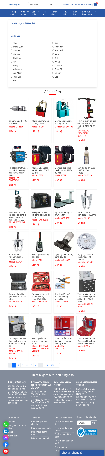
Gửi (93, 423)
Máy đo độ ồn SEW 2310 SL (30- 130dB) (86, 170)
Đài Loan (17, 50)
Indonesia (17, 69)
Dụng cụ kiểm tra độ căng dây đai (64, 255)
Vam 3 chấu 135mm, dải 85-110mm (16, 257)
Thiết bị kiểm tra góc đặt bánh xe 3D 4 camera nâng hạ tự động (86, 125)
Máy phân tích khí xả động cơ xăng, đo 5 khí (41, 215)
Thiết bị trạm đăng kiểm (63, 435)
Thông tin (35, 418)
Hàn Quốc (59, 50)
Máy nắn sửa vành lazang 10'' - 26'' (63, 122)
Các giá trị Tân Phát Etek (17, 426)
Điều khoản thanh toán (39, 433)
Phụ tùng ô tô (61, 447)
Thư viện (65, 13)
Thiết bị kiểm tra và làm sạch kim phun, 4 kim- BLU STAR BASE (86, 298)
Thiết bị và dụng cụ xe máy (63, 429)
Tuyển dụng (54, 13)
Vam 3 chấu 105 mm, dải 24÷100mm (86, 213)
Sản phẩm (34, 13)
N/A (14, 80)
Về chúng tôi (13, 418)
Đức (56, 43)
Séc (56, 77)
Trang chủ (13, 13)
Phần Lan (17, 77)
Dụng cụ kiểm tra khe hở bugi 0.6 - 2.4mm (85, 257)
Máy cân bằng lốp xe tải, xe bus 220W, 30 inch (63, 170)
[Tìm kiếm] (51, 4)
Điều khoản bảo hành (41, 428)
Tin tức (44, 13)
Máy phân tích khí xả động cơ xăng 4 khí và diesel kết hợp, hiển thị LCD (17, 216)
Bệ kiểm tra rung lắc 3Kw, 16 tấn (64, 213)
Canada (58, 65)
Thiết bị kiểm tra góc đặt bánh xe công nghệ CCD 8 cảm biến (18, 172)
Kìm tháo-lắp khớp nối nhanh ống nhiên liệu (63, 296)
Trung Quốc (18, 47)
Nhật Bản (59, 47)
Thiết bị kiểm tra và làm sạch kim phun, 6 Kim (41, 341)
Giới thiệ (11, 421)
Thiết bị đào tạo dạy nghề (64, 442)
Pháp (15, 43)
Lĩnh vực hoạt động (87, 13)
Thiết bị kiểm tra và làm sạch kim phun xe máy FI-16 (63, 341)
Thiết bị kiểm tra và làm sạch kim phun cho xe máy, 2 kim (86, 341)
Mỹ (14, 62)
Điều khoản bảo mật (40, 438)
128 (46, 365)
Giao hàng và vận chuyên (39, 422)
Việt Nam (17, 54)
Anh (56, 58)
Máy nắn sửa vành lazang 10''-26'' (40, 122)
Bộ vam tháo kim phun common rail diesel (17, 296)
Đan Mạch (17, 73)
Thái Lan (17, 58)
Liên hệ (75, 13)
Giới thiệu (23, 13)
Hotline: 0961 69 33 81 (72, 4)
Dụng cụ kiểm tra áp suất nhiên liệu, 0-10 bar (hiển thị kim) (41, 296)
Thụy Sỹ (58, 69)
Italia (57, 54)
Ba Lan (58, 73)
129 (52, 365)
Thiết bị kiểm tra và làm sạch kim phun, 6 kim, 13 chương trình (18, 342)
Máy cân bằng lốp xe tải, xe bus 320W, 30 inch (41, 170)
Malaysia (17, 65)
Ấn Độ (57, 62)
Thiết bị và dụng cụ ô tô (64, 422)
